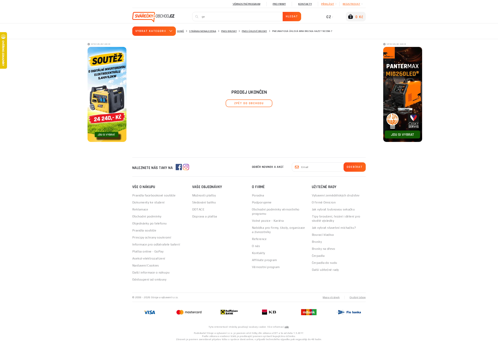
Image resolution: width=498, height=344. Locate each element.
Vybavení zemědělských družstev (335, 195)
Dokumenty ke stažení (148, 202)
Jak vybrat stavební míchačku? (334, 228)
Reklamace (140, 209)
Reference (259, 239)
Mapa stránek (331, 297)
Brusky (317, 242)
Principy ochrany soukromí (151, 237)
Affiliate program (264, 260)
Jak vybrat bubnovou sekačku (333, 209)
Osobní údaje (358, 297)
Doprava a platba (204, 216)
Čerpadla (318, 256)
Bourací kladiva (323, 235)
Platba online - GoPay (147, 251)
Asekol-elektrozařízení (148, 258)
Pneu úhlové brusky (254, 31)
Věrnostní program (246, 3)
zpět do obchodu (249, 103)
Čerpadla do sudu (324, 263)
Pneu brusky (229, 31)
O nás (256, 246)
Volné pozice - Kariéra (268, 221)
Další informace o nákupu (151, 272)
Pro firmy (279, 3)
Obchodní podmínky (146, 216)
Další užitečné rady (325, 270)
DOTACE (198, 209)
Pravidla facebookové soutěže (153, 195)
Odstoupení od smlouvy (149, 279)
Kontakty (305, 3)
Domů (180, 31)
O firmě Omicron (324, 202)
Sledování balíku (204, 202)
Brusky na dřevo (323, 249)
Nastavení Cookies (145, 265)
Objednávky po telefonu (149, 223)
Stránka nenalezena (202, 31)
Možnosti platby (204, 195)
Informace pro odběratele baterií (156, 244)
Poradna (258, 195)
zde (287, 327)
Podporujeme (262, 202)
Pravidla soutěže (144, 230)
